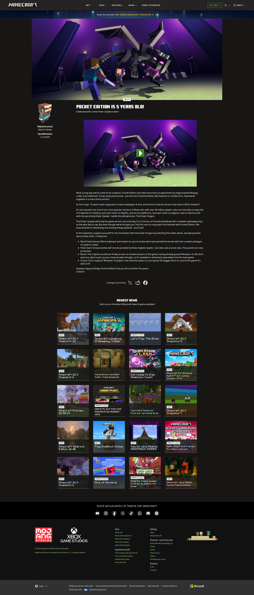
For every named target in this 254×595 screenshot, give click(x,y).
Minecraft (118, 532)
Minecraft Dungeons (122, 539)
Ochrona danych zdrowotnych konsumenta (111, 586)
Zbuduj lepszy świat (122, 559)
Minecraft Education (122, 545)
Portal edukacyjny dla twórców (126, 553)
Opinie (152, 550)
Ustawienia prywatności (97, 590)
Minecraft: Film (120, 562)
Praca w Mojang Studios (124, 556)
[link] (97, 513)
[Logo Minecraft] (22, 5)
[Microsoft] (197, 586)
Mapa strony (154, 553)
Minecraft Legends (122, 542)
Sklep (152, 532)
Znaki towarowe (153, 586)
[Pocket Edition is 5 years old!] (140, 153)
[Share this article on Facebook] (145, 283)
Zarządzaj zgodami (78, 552)
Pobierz (153, 556)
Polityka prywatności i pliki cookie (81, 586)
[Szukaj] (227, 5)
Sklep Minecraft (156, 536)
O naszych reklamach (169, 586)
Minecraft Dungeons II (123, 536)
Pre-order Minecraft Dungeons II (134, 14)
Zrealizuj (153, 570)
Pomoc (152, 546)
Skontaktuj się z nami (158, 559)
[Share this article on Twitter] (130, 283)
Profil (152, 567)
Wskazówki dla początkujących (161, 543)
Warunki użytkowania (137, 586)
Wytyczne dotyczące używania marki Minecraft (52, 552)
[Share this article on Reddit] (137, 283)
